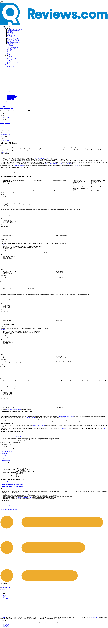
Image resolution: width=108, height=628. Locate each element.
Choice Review (10, 59)
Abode (4, 172)
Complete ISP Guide (11, 95)
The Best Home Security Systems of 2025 (8, 505)
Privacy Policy (5, 605)
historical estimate (51, 419)
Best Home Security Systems (12, 66)
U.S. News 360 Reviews (39, 158)
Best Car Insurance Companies (12, 38)
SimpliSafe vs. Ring (10, 75)
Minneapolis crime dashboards (75, 420)
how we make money (94, 617)
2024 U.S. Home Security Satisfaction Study (13, 409)
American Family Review (11, 34)
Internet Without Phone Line (12, 96)
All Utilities (9, 100)
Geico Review (9, 31)
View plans (2, 117)
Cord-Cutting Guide (10, 99)
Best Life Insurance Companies (12, 47)
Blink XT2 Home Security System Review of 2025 (16, 73)
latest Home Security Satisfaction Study (25, 497)
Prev (1, 585)
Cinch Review (9, 57)
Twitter (4, 610)
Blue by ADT (5, 174)
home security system (15, 433)
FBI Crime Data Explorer (80, 419)
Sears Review (9, 60)
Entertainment (9, 105)
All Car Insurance (10, 45)
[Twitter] (5, 625)
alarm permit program (31, 417)
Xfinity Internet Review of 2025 (13, 91)
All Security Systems (11, 79)
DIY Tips (9, 77)
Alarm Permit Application (18, 436)
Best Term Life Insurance (11, 48)
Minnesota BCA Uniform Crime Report (67, 419)
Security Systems (10, 108)
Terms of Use (5, 607)
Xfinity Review (10, 72)
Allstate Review (10, 32)
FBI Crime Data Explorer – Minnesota (65, 163)
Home (8, 103)
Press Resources (5, 609)
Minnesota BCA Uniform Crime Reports (51, 163)
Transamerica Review (11, 51)
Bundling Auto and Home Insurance (13, 39)
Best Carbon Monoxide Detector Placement (15, 78)
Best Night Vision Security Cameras (13, 68)
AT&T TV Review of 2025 (12, 92)
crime (104, 428)
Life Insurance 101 (10, 52)
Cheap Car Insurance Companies (13, 40)
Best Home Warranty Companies (13, 56)
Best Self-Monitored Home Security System (15, 69)
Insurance (4, 595)
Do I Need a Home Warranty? (12, 62)
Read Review (7, 117)
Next (3, 585)
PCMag (48, 158)
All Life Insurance (10, 54)
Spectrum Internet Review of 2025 (13, 90)
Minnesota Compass (75, 421)
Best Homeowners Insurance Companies (14, 29)
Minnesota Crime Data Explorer (39, 425)
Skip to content (3, 0)
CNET (46, 158)
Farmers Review (10, 43)
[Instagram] (6, 626)
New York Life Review (11, 50)
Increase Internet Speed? (11, 97)
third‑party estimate (65, 421)
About (4, 602)
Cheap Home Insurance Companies (13, 30)
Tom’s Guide (54, 158)
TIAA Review (9, 49)
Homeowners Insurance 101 (12, 35)
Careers (4, 603)
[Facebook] (6, 624)
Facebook (4, 611)
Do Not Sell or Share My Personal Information (11, 606)
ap (105, 428)
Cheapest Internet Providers (12, 82)
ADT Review (9, 71)
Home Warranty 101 (10, 61)
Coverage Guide (10, 33)
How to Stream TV (10, 98)
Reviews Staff (4, 152)
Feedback (4, 604)
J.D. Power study (76, 165)
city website (6, 436)
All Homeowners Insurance (12, 36)
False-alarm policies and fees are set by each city (65, 416)
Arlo (3, 173)
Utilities (8, 104)
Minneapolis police (63, 428)
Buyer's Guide (9, 44)
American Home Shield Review (13, 58)
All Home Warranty (10, 63)
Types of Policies (10, 53)
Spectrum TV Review (11, 93)
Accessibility (5, 608)
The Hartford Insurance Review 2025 (14, 42)
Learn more (2, 134)
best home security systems (19, 165)
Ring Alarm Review (10, 74)
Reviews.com (2, 617)
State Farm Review (10, 41)
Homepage (2, 108)
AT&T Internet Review (11, 89)
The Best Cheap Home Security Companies (8, 509)
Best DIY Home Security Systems (13, 67)
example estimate (63, 420)
